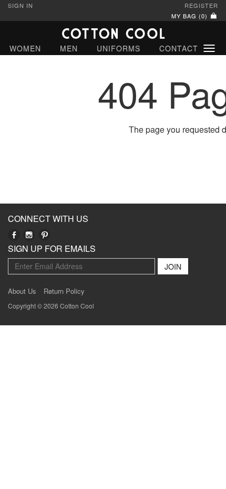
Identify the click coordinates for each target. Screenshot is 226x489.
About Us (22, 291)
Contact (178, 48)
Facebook (14, 235)
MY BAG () (190, 16)
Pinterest (44, 235)
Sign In (20, 5)
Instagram (29, 235)
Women (25, 48)
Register (201, 5)
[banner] (113, 33)
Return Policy (64, 291)
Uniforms (118, 48)
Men (69, 48)
